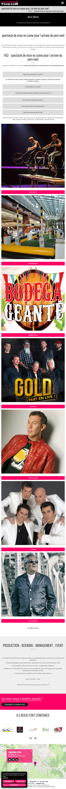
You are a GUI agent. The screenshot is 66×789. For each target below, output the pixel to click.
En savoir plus (5, 778)
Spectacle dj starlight (18, 118)
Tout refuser (20, 781)
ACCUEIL (30, 11)
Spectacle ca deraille (21, 119)
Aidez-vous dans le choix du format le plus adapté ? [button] (33, 106)
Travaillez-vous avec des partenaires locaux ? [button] (33, 112)
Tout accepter (8, 781)
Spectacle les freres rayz (29, 118)
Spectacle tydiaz (30, 119)
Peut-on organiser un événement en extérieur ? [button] (33, 100)
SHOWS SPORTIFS (33, 192)
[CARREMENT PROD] (10, 3)
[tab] (33, 74)
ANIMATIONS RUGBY (33, 263)
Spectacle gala (50, 118)
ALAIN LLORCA (33, 406)
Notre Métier (33, 17)
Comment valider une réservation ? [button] (33, 87)
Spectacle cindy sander (41, 118)
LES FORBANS (33, 549)
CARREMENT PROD (40, 784)
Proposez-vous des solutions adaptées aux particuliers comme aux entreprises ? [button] (33, 93)
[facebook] (9, 760)
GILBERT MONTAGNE (33, 621)
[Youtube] (16, 760)
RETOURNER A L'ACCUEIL (33, 628)
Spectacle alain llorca (39, 119)
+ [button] (2, 747)
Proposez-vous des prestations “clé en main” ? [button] (33, 74)
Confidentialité (32, 782)
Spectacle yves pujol (49, 119)
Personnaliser (14, 785)
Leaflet (55, 778)
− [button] (2, 749)
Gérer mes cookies (44, 782)
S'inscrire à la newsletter (15, 704)
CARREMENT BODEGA (33, 335)
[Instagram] (13, 760)
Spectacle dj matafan (8, 118)
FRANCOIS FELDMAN (33, 478)
